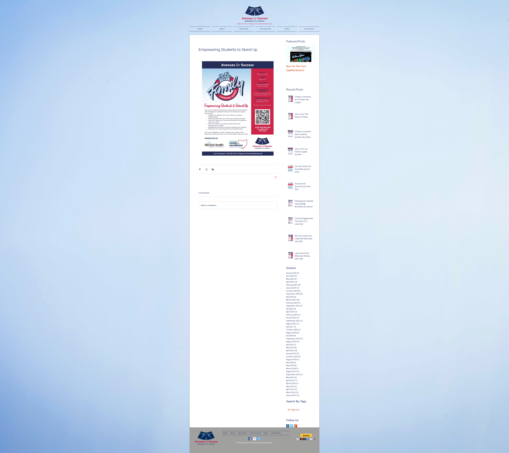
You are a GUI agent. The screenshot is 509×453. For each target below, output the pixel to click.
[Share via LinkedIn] (213, 169)
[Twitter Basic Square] (291, 425)
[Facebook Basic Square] (287, 425)
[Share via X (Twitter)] (206, 169)
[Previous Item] (290, 54)
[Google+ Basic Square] (295, 425)
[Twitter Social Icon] (259, 438)
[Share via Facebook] (200, 169)
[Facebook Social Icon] (249, 438)
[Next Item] (311, 54)
